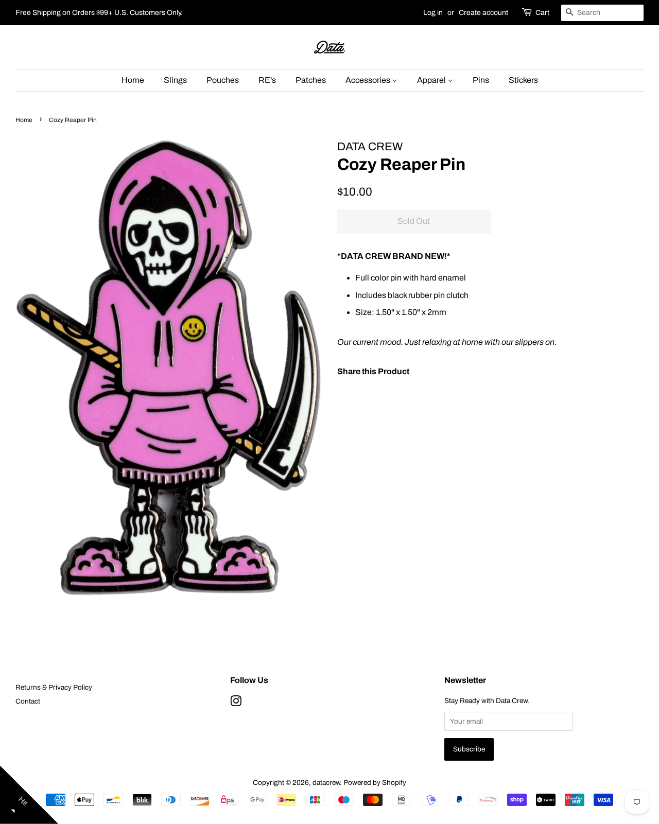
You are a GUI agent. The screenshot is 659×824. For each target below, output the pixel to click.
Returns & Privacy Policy (53, 687)
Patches (311, 80)
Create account (483, 12)
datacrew (326, 782)
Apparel (432, 80)
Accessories (368, 80)
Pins (481, 80)
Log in (433, 12)
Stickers (523, 80)
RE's (267, 80)
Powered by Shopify (374, 782)
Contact (27, 701)
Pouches (222, 80)
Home (133, 80)
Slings (175, 80)
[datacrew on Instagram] (235, 703)
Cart (542, 12)
